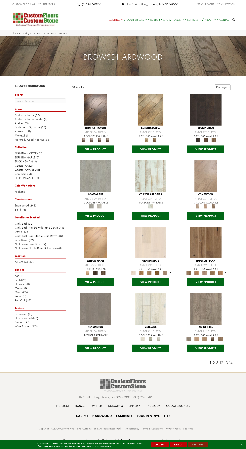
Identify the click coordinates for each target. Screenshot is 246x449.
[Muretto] (99, 139)
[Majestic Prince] (95, 272)
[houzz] (80, 406)
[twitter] (96, 406)
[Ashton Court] (150, 242)
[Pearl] (150, 308)
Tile (167, 416)
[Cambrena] (95, 109)
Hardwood (37, 33)
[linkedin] (135, 406)
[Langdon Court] (165, 272)
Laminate (124, 416)
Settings (198, 444)
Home (15, 33)
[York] (213, 139)
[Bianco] (150, 109)
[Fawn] (204, 272)
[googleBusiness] (178, 406)
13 (226, 363)
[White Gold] (158, 338)
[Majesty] (220, 338)
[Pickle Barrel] (150, 175)
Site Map (188, 428)
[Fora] (91, 139)
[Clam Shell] (95, 175)
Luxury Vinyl (148, 416)
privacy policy (58, 446)
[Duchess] (204, 338)
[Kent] (206, 109)
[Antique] (206, 242)
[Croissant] (205, 175)
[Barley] (196, 272)
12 (221, 363)
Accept (159, 444)
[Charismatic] (95, 242)
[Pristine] (99, 206)
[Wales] (205, 139)
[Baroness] (206, 308)
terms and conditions (81, 446)
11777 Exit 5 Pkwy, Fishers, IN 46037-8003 (152, 4)
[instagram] (115, 406)
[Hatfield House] (157, 272)
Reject (178, 444)
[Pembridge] (95, 308)
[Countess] (196, 338)
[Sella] (107, 139)
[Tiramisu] (213, 206)
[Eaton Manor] (149, 272)
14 (231, 363)
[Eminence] (212, 338)
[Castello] (154, 139)
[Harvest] (220, 272)
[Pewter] (150, 338)
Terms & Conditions (152, 428)
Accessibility (132, 428)
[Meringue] (205, 206)
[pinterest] (62, 406)
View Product (95, 149)
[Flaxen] (212, 272)
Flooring (25, 33)
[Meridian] (103, 272)
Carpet (82, 416)
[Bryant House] (141, 272)
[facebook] (153, 406)
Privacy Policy (173, 428)
